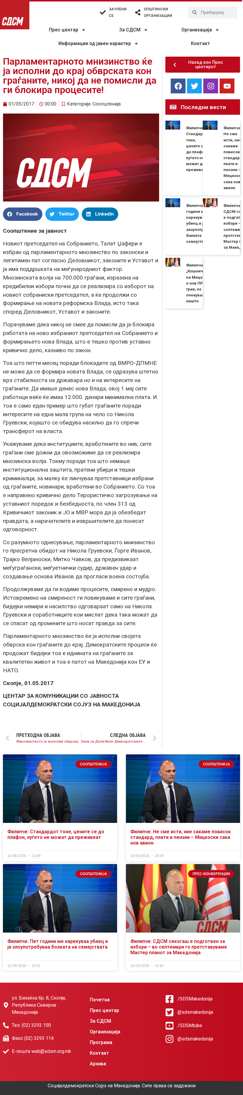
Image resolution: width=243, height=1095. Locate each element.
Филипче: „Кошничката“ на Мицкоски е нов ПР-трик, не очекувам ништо (199, 283)
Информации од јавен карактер (94, 43)
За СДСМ (129, 30)
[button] (22, 214)
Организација (196, 30)
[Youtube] (227, 86)
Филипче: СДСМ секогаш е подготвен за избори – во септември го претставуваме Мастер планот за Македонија (178, 946)
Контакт (200, 43)
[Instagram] (210, 86)
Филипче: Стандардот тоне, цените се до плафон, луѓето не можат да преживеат (55, 834)
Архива (98, 1064)
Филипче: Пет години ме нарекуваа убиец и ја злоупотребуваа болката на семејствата (202, 223)
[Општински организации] (138, 12)
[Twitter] (194, 86)
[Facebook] (178, 86)
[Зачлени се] (103, 12)
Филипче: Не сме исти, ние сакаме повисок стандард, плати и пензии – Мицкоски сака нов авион (180, 837)
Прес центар (63, 30)
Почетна (100, 1000)
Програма (101, 1042)
